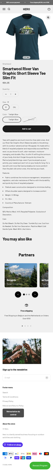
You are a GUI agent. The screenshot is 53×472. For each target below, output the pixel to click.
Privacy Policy (8, 401)
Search (5, 392)
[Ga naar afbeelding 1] (24, 294)
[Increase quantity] (15, 94)
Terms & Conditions (10, 397)
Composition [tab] (8, 207)
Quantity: (6, 89)
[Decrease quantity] (6, 94)
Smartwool (7, 64)
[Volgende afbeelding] (35, 294)
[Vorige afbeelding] (18, 294)
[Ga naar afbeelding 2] (26, 294)
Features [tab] (6, 173)
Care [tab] (4, 219)
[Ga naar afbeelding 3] (29, 294)
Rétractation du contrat (13, 413)
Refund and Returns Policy (13, 406)
